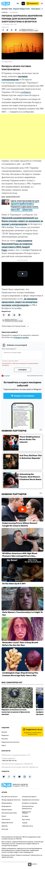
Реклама (5, 739)
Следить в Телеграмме (24, 396)
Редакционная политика (10, 742)
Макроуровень (7, 803)
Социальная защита (29, 796)
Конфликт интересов (29, 803)
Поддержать (34, 3)
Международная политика (11, 800)
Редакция (5, 735)
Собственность (27, 826)
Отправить (22, 370)
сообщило (25, 92)
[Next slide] (41, 8)
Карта (4, 745)
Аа (23, 3)
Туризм (24, 823)
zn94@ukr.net (28, 764)
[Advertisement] (22, 136)
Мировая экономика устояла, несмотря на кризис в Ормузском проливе (16, 712)
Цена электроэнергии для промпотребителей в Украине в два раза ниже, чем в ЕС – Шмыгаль (25, 205)
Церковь (5, 826)
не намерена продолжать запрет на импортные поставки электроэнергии (19, 301)
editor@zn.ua (33, 767)
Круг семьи (26, 819)
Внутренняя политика (9, 796)
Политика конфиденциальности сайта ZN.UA (15, 862)
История (25, 816)
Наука (4, 816)
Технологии (6, 819)
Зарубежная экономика (30, 800)
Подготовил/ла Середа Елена (14, 326)
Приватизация (7, 810)
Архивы (4, 732)
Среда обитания (7, 823)
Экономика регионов (9, 813)
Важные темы (7, 9)
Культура (5, 829)
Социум (25, 813)
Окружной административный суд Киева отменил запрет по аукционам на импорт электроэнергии (22, 220)
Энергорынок (6, 806)
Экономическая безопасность (27, 807)
